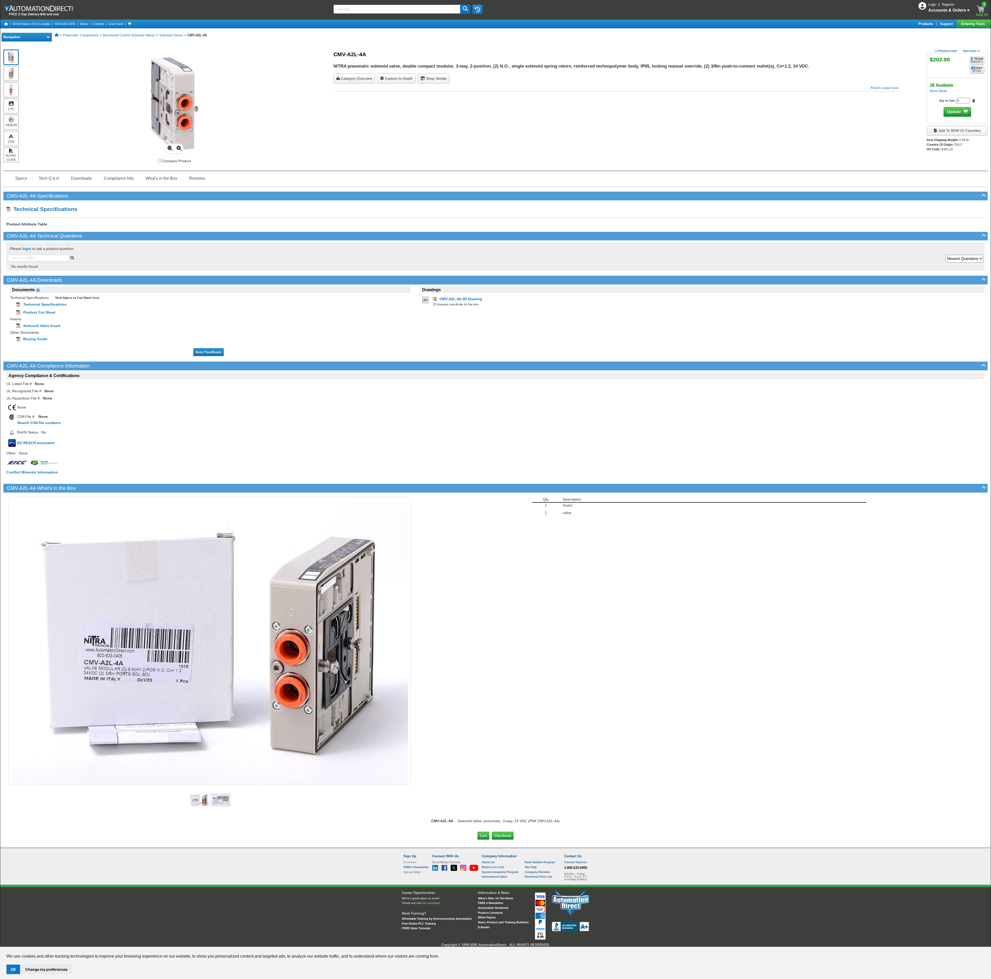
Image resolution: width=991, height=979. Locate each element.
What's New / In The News (495, 898)
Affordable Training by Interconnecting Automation (437, 918)
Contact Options (575, 862)
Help (95, 298)
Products (926, 24)
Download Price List (538, 876)
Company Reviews (537, 872)
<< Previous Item (945, 50)
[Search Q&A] (72, 257)
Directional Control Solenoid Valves (129, 35)
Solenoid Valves (171, 35)
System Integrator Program (500, 872)
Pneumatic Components (81, 35)
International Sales (494, 876)
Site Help (531, 867)
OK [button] (13, 969)
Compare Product (176, 161)
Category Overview (356, 78)
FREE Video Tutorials (416, 928)
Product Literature (490, 912)
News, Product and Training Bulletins (503, 922)
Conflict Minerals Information (32, 472)
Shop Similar (436, 78)
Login (932, 4)
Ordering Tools (973, 24)
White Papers (487, 917)
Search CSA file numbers (39, 423)
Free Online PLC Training (419, 923)
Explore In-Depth (398, 78)
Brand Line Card (493, 867)
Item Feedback (208, 352)
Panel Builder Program (540, 862)
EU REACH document (36, 443)
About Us (488, 862)
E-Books (484, 927)
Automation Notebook (493, 907)
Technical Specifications (43, 209)
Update (954, 112)
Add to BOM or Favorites (959, 130)
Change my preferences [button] (46, 969)
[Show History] (477, 9)
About (84, 24)
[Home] (6, 24)
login (26, 249)
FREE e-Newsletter (490, 902)
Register (948, 4)
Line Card (116, 24)
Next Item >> (971, 50)
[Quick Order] (129, 24)
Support (947, 24)
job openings (431, 902)
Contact (98, 24)
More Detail (938, 91)
